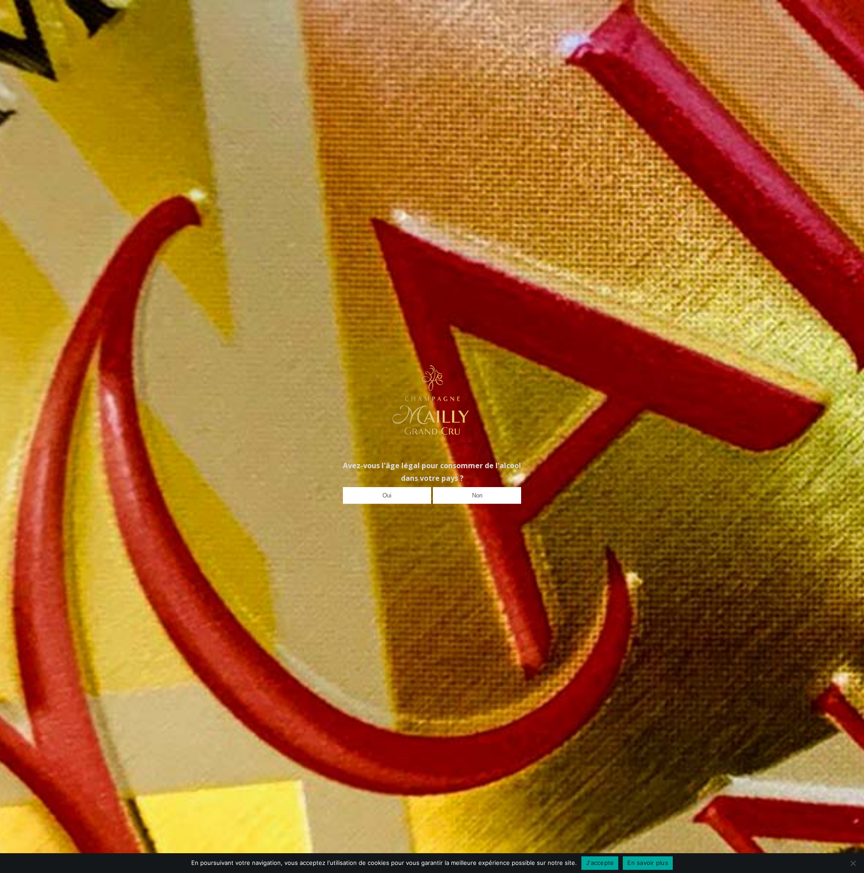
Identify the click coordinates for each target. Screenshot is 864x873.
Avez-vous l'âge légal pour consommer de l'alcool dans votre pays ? (432, 472)
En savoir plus (647, 862)
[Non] (852, 863)
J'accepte (600, 862)
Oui (387, 495)
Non (477, 495)
